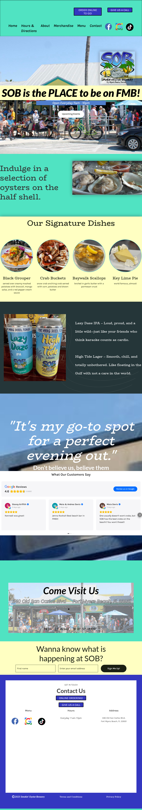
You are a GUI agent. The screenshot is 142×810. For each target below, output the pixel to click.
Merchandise (63, 26)
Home (12, 26)
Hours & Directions (29, 28)
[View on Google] (7, 505)
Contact (96, 26)
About (45, 26)
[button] (2, 515)
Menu (81, 26)
